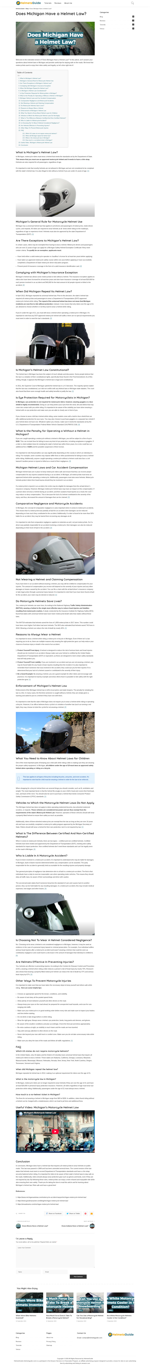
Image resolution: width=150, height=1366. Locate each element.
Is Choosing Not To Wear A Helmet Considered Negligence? (40, 123)
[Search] (132, 3)
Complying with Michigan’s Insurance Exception (35, 86)
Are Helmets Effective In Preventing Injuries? (35, 125)
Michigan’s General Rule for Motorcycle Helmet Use (36, 81)
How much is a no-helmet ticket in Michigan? (39, 140)
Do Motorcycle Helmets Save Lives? (32, 105)
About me (49, 1337)
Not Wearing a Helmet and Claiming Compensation (37, 103)
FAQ (22, 130)
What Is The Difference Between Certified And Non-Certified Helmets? (43, 118)
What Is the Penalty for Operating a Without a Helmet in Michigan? (41, 95)
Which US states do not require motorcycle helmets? (41, 133)
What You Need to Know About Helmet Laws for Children (39, 113)
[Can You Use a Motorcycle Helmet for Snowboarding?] (90, 1302)
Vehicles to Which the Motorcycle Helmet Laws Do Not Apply (40, 115)
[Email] (91, 1213)
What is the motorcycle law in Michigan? (38, 138)
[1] (88, 171)
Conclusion (24, 145)
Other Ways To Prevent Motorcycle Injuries (34, 128)
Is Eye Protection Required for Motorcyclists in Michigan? (38, 93)
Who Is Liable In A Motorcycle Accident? (34, 120)
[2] (81, 266)
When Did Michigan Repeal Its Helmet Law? (34, 88)
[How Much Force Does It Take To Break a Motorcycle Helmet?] (60, 1302)
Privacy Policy (51, 1341)
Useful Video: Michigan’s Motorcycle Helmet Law (36, 142)
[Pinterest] (85, 1213)
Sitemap (49, 1345)
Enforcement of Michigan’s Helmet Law (33, 110)
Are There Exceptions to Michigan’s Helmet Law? (36, 83)
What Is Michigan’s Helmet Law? (30, 78)
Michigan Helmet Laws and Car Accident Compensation (38, 98)
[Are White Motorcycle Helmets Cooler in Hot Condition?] (120, 1302)
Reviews (102, 21)
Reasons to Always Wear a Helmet (32, 108)
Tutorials (103, 25)
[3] (79, 424)
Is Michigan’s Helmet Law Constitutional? (33, 90)
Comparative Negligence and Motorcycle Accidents (37, 100)
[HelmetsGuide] (28, 3)
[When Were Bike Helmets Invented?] (29, 1302)
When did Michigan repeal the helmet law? (38, 136)
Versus (102, 29)
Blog (101, 17)
